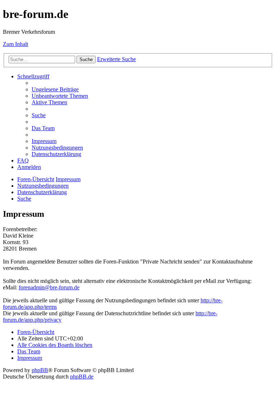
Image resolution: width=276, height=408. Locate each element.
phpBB (40, 370)
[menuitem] (55, 89)
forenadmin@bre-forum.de (49, 287)
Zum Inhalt (15, 44)
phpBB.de (81, 376)
